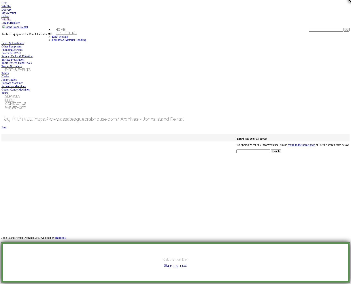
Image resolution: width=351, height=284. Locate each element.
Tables (5, 73)
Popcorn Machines (12, 83)
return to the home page (301, 144)
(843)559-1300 (15, 107)
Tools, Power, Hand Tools (16, 62)
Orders (5, 16)
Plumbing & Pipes (11, 49)
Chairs (5, 76)
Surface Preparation (12, 59)
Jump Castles (9, 79)
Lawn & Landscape (12, 43)
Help (4, 3)
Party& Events (18, 70)
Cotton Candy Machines (15, 89)
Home (4, 127)
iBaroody (60, 237)
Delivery (6, 9)
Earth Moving (60, 36)
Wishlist (6, 6)
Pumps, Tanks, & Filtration (17, 56)
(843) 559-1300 (175, 266)
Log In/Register (10, 22)
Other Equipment (11, 46)
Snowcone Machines (13, 86)
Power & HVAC (11, 53)
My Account (8, 12)
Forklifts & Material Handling (69, 39)
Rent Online (66, 33)
